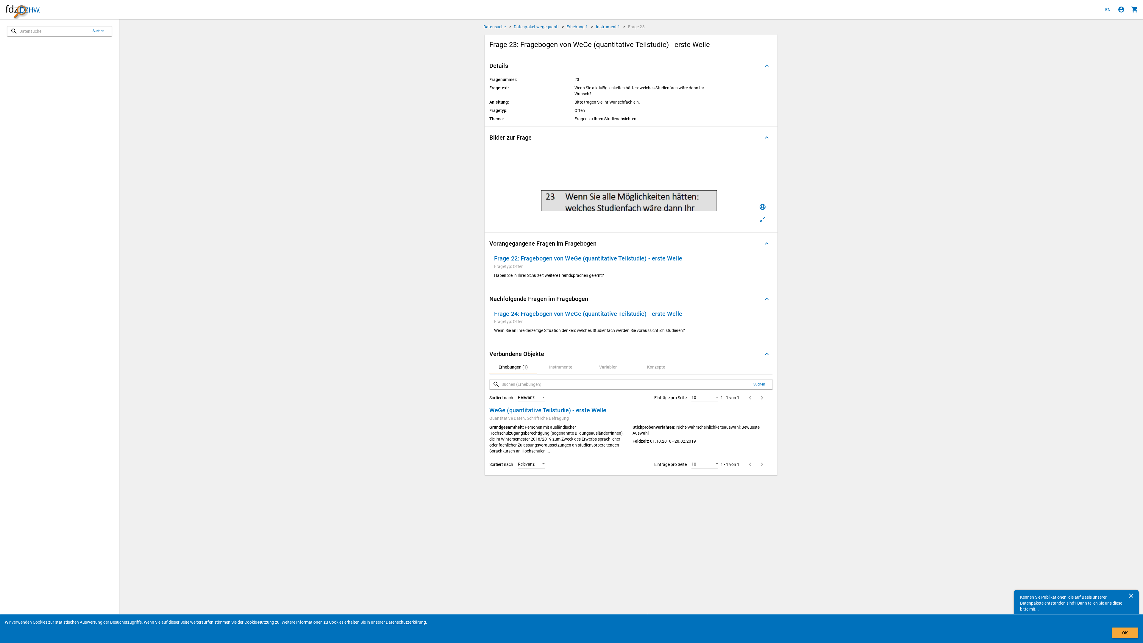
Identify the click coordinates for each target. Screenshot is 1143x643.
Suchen (99, 31)
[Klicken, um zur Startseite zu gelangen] (22, 9)
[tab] (513, 367)
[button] (631, 66)
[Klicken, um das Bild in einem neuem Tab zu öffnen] (763, 219)
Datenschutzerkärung (406, 622)
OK (1125, 632)
